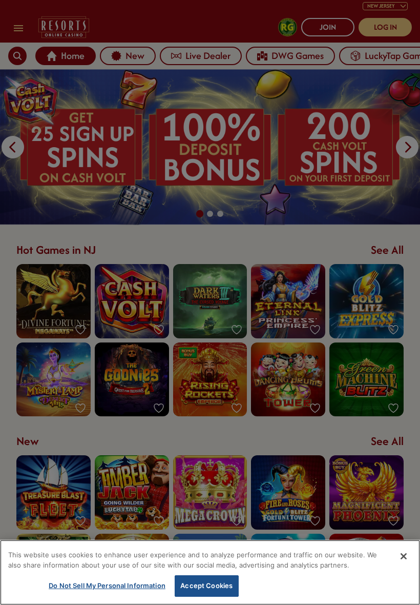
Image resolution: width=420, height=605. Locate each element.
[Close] (403, 556)
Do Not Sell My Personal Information (107, 585)
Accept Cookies (206, 585)
